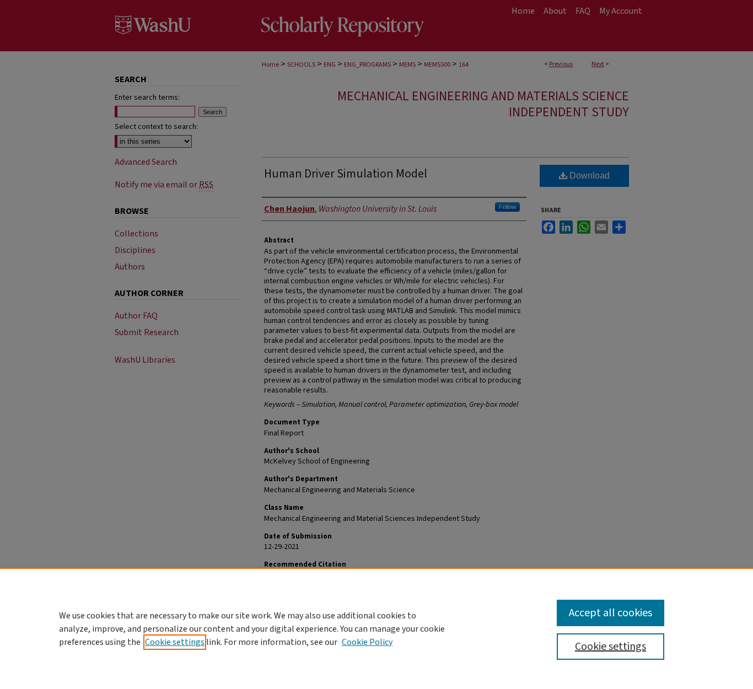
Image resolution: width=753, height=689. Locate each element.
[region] (376, 628)
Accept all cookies (610, 613)
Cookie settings (175, 642)
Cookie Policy (367, 642)
